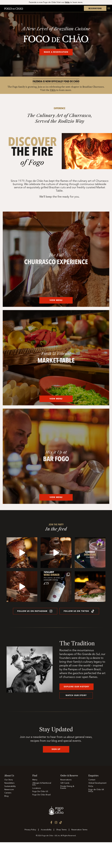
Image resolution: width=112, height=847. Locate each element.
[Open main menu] (108, 10)
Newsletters (9, 783)
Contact (91, 780)
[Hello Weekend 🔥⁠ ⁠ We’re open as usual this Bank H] (22, 552)
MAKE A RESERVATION (56, 52)
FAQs (67, 2)
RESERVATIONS (95, 8)
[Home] (13, 9)
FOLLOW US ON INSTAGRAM (32, 611)
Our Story (8, 780)
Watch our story (76, 695)
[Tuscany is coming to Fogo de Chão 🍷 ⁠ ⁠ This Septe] (56, 586)
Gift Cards (64, 783)
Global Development (97, 783)
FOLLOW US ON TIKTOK (76, 611)
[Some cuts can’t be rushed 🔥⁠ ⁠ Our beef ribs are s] (90, 586)
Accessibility (46, 830)
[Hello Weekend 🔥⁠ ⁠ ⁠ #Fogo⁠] (22, 586)
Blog (6, 796)
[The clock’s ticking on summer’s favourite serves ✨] (90, 552)
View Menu (56, 300)
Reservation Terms (79, 830)
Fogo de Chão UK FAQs (96, 790)
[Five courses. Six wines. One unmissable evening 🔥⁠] (56, 552)
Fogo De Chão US (40, 791)
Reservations (66, 780)
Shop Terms (61, 830)
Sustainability (10, 786)
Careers (7, 793)
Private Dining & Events (67, 787)
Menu (34, 780)
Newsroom (9, 790)
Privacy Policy (30, 830)
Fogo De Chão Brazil (41, 795)
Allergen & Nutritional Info (41, 784)
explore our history (76, 686)
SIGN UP (56, 749)
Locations (36, 788)
